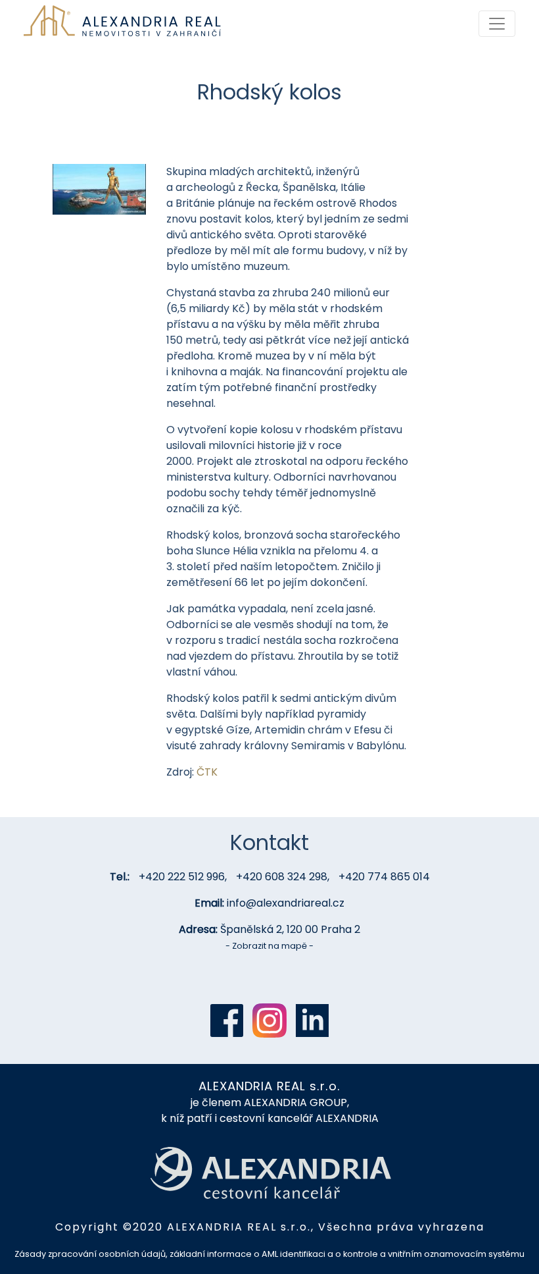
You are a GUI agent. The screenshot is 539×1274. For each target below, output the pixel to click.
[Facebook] (226, 1020)
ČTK (207, 772)
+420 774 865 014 (384, 876)
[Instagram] (269, 1020)
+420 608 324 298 (281, 876)
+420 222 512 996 (182, 876)
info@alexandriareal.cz (285, 903)
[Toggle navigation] (497, 24)
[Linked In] (312, 1020)
